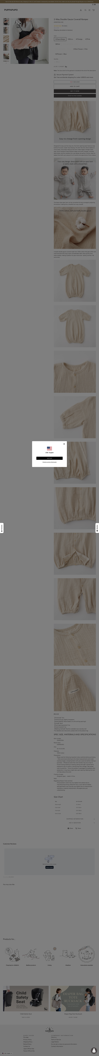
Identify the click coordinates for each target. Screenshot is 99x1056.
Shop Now (49, 458)
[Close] (64, 444)
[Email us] (94, 1051)
